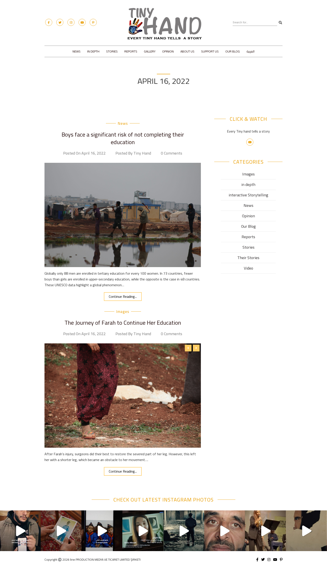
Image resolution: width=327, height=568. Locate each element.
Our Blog (232, 51)
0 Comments (171, 153)
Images (248, 174)
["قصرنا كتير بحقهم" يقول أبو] (183, 530)
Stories (112, 51)
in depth (93, 51)
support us (210, 51)
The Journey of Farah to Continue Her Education (123, 322)
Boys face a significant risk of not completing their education (123, 138)
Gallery (149, 51)
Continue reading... (123, 296)
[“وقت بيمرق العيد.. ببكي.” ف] (102, 530)
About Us (187, 51)
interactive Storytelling (248, 195)
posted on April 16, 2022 (84, 153)
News (77, 51)
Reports (130, 51)
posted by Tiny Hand (133, 153)
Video (248, 268)
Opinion (168, 51)
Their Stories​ (248, 257)
